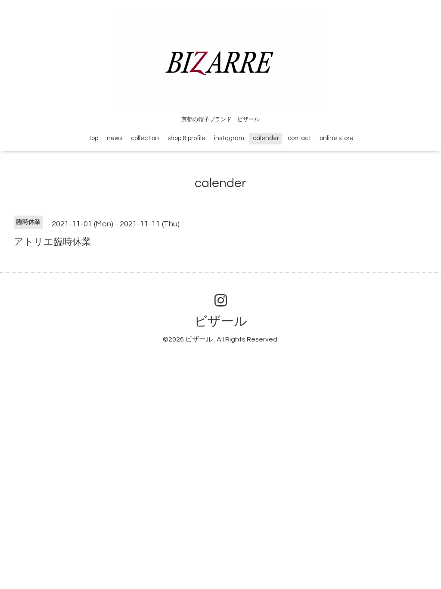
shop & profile (186, 138)
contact (299, 138)
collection (145, 138)
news (114, 138)
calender (266, 138)
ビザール (220, 321)
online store (337, 138)
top (93, 138)
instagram (229, 138)
